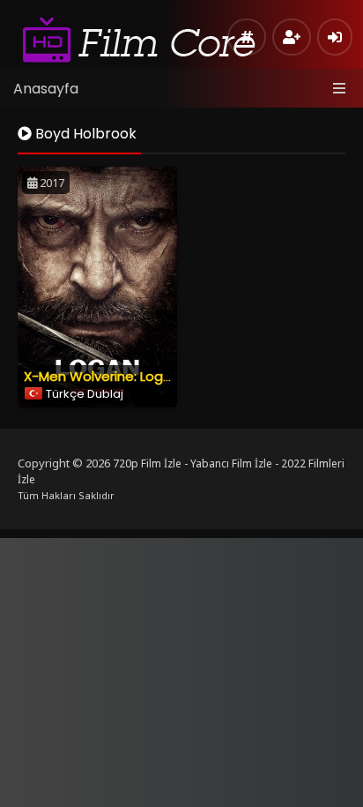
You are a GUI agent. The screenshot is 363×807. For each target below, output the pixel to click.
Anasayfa (45, 88)
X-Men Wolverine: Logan (102, 376)
